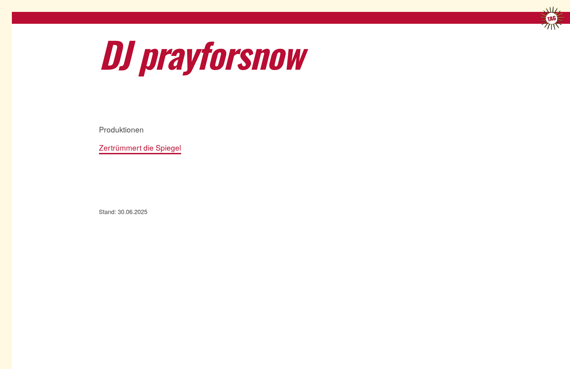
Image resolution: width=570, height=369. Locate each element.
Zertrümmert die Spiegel (140, 148)
